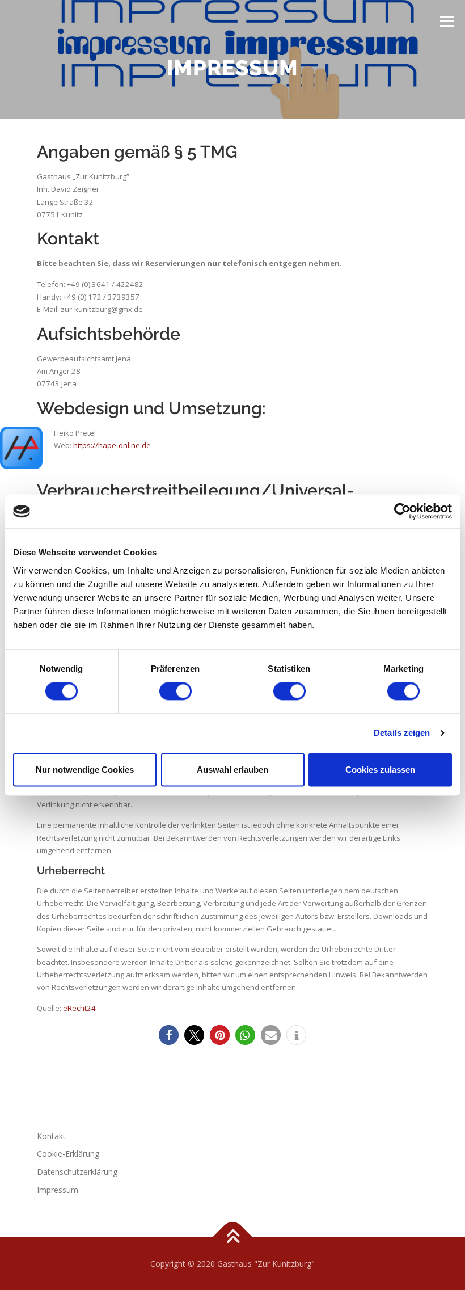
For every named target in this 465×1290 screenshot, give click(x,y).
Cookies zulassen (380, 769)
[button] (169, 1035)
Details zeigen (402, 733)
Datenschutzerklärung (77, 1171)
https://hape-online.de (112, 445)
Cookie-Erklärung (68, 1153)
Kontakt (51, 1136)
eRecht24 (79, 1008)
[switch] (175, 691)
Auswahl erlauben (232, 769)
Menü (446, 21)
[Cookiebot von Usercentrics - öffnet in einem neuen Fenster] (402, 511)
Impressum (57, 1189)
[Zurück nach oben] (233, 1237)
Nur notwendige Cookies (85, 769)
